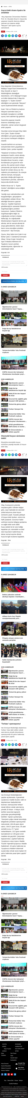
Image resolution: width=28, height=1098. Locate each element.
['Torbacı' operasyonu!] (14, 756)
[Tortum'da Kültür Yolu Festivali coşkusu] (14, 341)
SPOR (17, 1051)
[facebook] (2, 35)
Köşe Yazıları (7, 1048)
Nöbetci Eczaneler (6, 1068)
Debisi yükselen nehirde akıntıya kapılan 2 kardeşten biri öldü (13, 596)
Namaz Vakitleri (5, 1070)
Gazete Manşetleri (6, 1066)
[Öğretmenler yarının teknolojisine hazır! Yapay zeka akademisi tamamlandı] (14, 297)
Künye (16, 1080)
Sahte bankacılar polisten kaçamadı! (12, 661)
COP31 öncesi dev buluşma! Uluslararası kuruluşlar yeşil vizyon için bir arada (13, 373)
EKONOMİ (18, 1044)
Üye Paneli (13, 1053)
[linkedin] (16, 35)
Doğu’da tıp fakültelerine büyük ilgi (11, 329)
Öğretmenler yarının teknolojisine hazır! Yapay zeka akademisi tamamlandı (12, 308)
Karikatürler (13, 1060)
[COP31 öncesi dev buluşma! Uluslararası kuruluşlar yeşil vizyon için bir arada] (14, 363)
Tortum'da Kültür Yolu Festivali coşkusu (14, 351)
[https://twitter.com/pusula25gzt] (5, 1074)
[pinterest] (19, 35)
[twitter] (6, 35)
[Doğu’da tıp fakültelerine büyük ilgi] (14, 319)
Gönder (5, 275)
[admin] (15, 1074)
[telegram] (12, 35)
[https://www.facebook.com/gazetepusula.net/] (2, 1074)
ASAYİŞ (4, 1044)
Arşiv (11, 1055)
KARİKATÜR (18, 1046)
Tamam (22, 1096)
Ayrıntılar (17, 1096)
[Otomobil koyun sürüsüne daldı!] (14, 466)
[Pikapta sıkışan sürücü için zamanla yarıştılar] (14, 629)
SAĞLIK (4, 1051)
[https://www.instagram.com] (8, 1074)
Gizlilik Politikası (13, 1083)
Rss (5, 1080)
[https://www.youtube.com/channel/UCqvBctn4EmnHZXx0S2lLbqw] (12, 1074)
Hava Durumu (5, 1063)
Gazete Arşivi (13, 1057)
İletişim (21, 1080)
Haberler (5, 6)
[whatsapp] (9, 35)
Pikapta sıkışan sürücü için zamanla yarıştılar (12, 639)
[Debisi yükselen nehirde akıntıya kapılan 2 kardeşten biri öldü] (14, 585)
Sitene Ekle (10, 1080)
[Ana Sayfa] (1, 6)
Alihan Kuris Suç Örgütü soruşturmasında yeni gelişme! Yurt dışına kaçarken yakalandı (13, 617)
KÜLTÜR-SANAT (19, 1048)
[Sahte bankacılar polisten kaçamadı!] (14, 650)
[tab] (5, 257)
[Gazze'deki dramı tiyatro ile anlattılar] (14, 47)
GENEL (10, 6)
